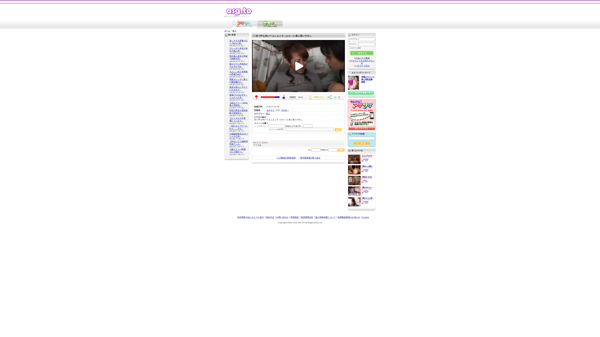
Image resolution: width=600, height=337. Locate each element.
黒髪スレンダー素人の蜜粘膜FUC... (238, 80)
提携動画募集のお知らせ (349, 217)
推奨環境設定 (307, 217)
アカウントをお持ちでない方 (362, 62)
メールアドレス (353, 40)
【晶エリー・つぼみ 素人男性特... (238, 104)
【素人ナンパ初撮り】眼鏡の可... (367, 198)
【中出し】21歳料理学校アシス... (238, 142)
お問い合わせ (282, 217)
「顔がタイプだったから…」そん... (238, 127)
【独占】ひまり (366, 177)
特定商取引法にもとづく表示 (250, 217)
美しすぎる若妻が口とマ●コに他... (238, 41)
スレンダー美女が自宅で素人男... (238, 49)
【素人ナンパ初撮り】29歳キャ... (237, 150)
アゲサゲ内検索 (358, 134)
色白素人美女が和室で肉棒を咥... (238, 57)
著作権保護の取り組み (310, 158)
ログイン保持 (356, 48)
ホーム (227, 31)
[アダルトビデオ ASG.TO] (239, 15)
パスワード (352, 44)
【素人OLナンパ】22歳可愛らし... (367, 187)
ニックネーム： (261, 126)
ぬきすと (271, 110)
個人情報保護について (325, 217)
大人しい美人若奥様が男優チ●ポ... (238, 73)
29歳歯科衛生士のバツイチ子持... (238, 135)
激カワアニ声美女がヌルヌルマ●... (238, 65)
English (365, 217)
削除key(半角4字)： (294, 126)
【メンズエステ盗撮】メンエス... (237, 119)
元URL (284, 110)
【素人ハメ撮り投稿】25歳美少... (367, 166)
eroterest (365, 159)
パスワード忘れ (362, 66)
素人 (234, 31)
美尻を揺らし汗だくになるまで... (238, 88)
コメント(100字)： (277, 129)
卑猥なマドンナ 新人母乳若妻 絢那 (368, 79)
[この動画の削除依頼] (286, 158)
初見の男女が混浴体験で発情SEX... (238, 111)
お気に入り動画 (362, 58)
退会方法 (270, 217)
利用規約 (295, 217)
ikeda (365, 180)
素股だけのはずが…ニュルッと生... (238, 96)
